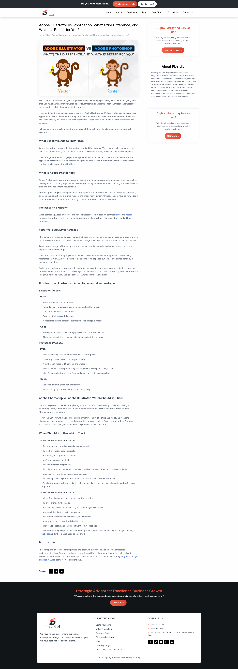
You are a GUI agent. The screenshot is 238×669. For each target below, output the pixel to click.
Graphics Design (103, 633)
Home (108, 12)
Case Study (157, 12)
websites (46, 533)
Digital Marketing (103, 624)
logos (58, 316)
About (119, 12)
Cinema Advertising (105, 637)
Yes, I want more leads (125, 4)
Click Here (70, 164)
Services (131, 12)
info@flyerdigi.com (157, 628)
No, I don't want (147, 4)
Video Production (104, 629)
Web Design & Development (109, 649)
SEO (98, 641)
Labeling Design (103, 645)
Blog (144, 12)
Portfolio (172, 12)
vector (129, 214)
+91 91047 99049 (157, 624)
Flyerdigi (137, 657)
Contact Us (188, 12)
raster (118, 214)
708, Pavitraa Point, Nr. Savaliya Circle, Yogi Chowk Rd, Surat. (171, 633)
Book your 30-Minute (173, 50)
